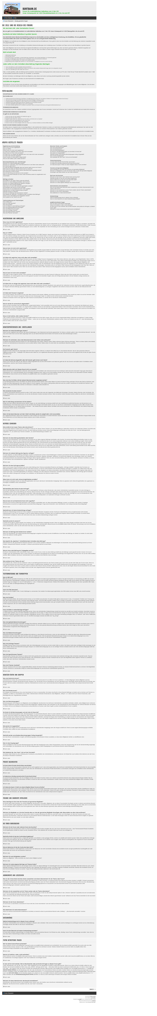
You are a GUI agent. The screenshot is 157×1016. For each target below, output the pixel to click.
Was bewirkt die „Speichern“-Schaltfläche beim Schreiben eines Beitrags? (21, 194)
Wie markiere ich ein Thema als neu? (12, 197)
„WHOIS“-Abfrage (35, 967)
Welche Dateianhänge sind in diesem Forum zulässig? (64, 197)
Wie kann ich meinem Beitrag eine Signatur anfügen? (16, 183)
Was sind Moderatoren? (56, 149)
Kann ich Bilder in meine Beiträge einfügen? (14, 206)
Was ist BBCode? (7, 202)
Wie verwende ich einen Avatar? (11, 171)
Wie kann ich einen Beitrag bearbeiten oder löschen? (16, 182)
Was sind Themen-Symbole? (10, 213)
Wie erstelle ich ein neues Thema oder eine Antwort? (16, 180)
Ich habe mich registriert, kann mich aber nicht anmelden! (18, 151)
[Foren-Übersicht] (12, 9)
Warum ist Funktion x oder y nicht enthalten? (61, 205)
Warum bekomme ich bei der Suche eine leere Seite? (63, 179)
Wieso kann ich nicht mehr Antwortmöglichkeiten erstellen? (18, 186)
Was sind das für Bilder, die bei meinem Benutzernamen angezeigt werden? (22, 170)
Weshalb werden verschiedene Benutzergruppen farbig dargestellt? (67, 154)
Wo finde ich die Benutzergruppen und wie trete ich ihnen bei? (65, 151)
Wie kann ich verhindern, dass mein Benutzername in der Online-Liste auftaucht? (23, 164)
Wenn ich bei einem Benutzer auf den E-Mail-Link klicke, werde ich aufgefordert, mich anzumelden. (24, 175)
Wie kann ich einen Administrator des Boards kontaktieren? (65, 209)
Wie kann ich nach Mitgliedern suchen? (60, 181)
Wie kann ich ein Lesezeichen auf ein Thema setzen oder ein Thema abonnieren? (70, 190)
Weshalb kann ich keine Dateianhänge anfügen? (15, 190)
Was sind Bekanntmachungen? (11, 208)
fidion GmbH (93, 996)
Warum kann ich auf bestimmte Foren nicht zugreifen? (17, 188)
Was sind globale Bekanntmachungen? (13, 207)
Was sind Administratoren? (57, 147)
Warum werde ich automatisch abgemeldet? (14, 157)
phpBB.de (45, 374)
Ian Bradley (93, 997)
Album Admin (17, 117)
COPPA (92, 259)
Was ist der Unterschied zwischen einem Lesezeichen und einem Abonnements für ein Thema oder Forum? (72, 188)
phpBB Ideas (79, 956)
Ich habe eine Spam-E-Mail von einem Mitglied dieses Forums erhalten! (68, 164)
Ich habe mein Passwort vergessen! (12, 155)
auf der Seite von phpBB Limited (74, 947)
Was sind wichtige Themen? (10, 210)
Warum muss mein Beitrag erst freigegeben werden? (16, 195)
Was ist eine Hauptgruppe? (57, 155)
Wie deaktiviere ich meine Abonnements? (60, 192)
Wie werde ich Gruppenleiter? (57, 153)
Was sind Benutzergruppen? (57, 150)
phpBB (79, 999)
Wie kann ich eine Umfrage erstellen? (12, 184)
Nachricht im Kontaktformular (36, 78)
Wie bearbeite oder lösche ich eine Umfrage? (14, 187)
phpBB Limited (33, 374)
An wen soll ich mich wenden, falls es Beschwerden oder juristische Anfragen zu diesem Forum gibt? (72, 207)
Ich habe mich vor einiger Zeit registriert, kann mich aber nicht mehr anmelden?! (23, 154)
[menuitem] (8, 18)
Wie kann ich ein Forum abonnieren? (59, 191)
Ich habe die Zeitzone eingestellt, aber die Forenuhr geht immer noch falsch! (22, 167)
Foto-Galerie (30, 94)
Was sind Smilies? (7, 204)
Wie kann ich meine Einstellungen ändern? (14, 163)
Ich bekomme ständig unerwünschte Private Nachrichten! (65, 163)
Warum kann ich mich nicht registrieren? (13, 150)
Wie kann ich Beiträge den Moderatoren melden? (15, 193)
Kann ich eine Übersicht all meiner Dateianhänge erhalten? (65, 199)
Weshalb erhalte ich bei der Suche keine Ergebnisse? (63, 178)
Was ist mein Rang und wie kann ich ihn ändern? (15, 173)
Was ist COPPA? (7, 149)
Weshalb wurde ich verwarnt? (10, 191)
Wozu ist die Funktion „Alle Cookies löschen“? (14, 158)
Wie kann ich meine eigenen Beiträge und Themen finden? (65, 182)
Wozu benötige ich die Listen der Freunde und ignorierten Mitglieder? (67, 169)
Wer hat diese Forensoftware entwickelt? (60, 203)
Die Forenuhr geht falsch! (9, 166)
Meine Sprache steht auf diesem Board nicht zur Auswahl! (18, 169)
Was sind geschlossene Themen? (11, 211)
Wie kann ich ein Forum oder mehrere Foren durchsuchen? (65, 177)
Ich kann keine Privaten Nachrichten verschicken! (62, 162)
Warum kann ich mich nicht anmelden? (13, 153)
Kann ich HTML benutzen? (9, 203)
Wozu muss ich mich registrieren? (11, 147)
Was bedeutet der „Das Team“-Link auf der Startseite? (63, 157)
